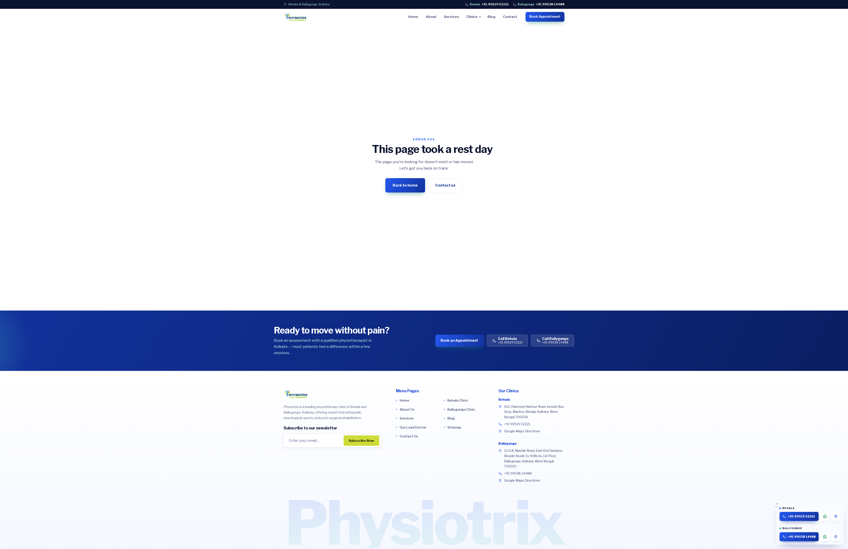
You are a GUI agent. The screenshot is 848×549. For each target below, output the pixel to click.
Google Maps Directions (522, 431)
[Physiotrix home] (295, 17)
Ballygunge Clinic (461, 409)
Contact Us (409, 436)
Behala (504, 400)
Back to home (405, 185)
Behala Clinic (457, 400)
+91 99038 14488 (541, 4)
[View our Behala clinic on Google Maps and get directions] (835, 516)
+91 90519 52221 (489, 4)
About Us (407, 409)
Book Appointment (544, 17)
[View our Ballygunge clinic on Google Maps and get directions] (835, 536)
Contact (510, 17)
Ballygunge (507, 444)
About (431, 17)
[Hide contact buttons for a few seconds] (777, 504)
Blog (492, 17)
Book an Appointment (459, 340)
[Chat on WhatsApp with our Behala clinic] (824, 516)
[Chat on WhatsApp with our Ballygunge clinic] (824, 536)
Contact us (445, 185)
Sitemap (454, 427)
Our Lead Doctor (413, 427)
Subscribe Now (361, 440)
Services (451, 17)
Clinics (471, 17)
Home (413, 17)
